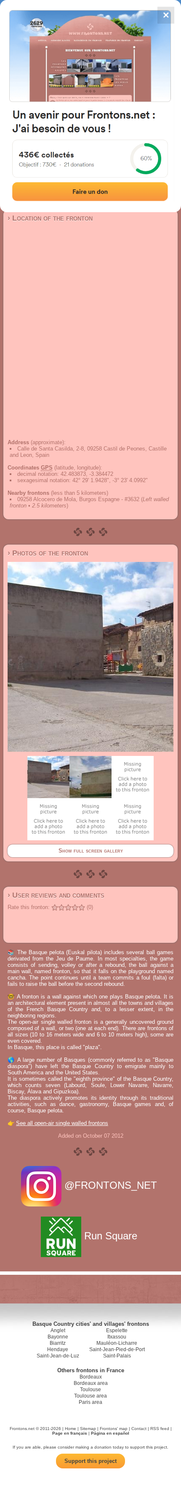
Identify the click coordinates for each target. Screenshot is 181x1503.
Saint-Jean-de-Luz (58, 1356)
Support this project (90, 1461)
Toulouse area (90, 1396)
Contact (138, 1428)
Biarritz (58, 1343)
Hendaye (57, 1349)
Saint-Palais (117, 1356)
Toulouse (90, 1389)
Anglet (58, 1330)
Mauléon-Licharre (116, 1343)
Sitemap (88, 1428)
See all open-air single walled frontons (62, 1123)
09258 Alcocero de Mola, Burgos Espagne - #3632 (78, 499)
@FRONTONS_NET (110, 1185)
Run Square (110, 1235)
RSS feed (159, 1428)
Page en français (69, 1433)
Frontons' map (114, 1428)
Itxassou (116, 1337)
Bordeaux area (91, 1383)
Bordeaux (91, 1377)
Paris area (90, 1402)
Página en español (110, 1433)
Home (70, 1428)
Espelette (117, 1330)
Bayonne (58, 1337)
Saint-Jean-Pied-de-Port (117, 1349)
